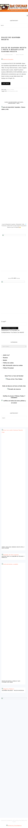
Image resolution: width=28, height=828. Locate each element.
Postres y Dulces (10, 89)
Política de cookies (8, 363)
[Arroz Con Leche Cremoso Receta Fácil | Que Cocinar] (13, 432)
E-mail (3, 321)
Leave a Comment (20, 54)
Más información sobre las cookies (13, 365)
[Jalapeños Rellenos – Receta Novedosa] (8, 689)
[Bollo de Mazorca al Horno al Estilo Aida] (14, 389)
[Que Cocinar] (14, 12)
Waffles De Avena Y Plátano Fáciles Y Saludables (14, 396)
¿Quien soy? (6, 355)
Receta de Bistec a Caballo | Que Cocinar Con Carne (11, 682)
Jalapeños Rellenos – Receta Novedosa (13, 690)
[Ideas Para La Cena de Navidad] (14, 379)
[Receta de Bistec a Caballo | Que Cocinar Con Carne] (13, 564)
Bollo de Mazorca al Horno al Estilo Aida (14, 386)
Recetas (5, 357)
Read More (6, 83)
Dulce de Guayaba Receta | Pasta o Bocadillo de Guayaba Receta (13, 49)
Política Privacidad (8, 368)
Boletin (5, 360)
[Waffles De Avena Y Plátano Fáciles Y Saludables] (14, 403)
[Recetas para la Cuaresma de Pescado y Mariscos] (10, 555)
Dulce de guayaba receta (12, 91)
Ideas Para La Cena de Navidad (14, 376)
